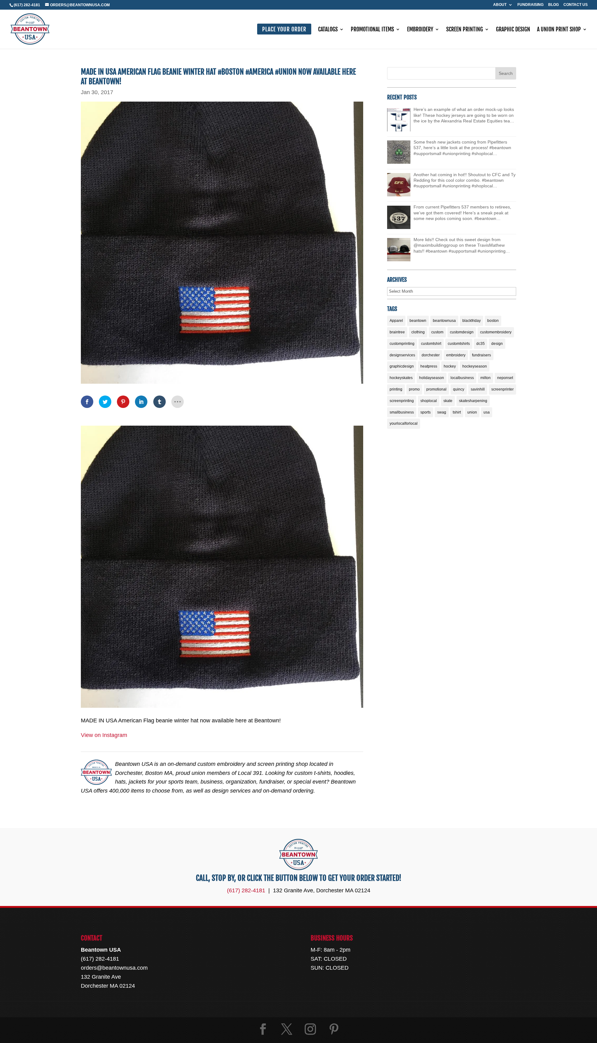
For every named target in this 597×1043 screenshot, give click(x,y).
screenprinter (502, 389)
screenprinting (402, 401)
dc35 (480, 343)
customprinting (402, 343)
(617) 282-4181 (27, 5)
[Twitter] (286, 1029)
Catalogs (328, 30)
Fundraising (530, 5)
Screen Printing (464, 30)
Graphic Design (513, 30)
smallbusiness (402, 412)
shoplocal (428, 401)
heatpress (428, 366)
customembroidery (495, 332)
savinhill (478, 389)
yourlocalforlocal (404, 423)
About (500, 5)
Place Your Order (284, 29)
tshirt (457, 412)
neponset (505, 378)
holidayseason (431, 378)
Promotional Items (372, 30)
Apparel (396, 320)
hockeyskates (401, 378)
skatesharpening (473, 401)
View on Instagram (104, 735)
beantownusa (444, 320)
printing (396, 389)
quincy (458, 389)
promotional (436, 389)
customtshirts (459, 343)
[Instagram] (310, 1029)
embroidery (455, 355)
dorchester (431, 355)
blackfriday (471, 320)
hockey (450, 366)
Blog (553, 5)
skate (447, 401)
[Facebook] (263, 1029)
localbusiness (462, 378)
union (472, 412)
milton (485, 378)
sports (425, 412)
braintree (397, 332)
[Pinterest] (334, 1029)
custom (437, 332)
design (497, 343)
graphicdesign (402, 366)
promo (414, 389)
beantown (418, 320)
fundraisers (481, 355)
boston (493, 320)
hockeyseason (474, 366)
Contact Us (575, 5)
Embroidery (420, 30)
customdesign (462, 332)
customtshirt (431, 343)
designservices (402, 355)
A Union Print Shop (559, 30)
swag (441, 412)
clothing (418, 332)
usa (487, 412)
